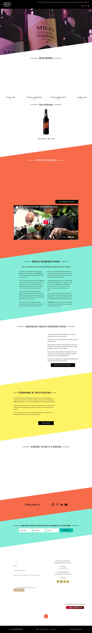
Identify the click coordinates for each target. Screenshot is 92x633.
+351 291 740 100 (41, 2)
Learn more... (46, 423)
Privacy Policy (44, 629)
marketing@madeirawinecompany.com (58, 2)
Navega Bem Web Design (76, 629)
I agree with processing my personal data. (26, 587)
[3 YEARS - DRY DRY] (10, 79)
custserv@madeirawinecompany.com (82, 2)
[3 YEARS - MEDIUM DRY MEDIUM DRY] (34, 79)
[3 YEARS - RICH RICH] (81, 79)
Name (15, 561)
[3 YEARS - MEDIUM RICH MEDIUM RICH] (57, 79)
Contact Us (53, 629)
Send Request (19, 589)
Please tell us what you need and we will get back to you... (27, 575)
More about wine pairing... (63, 365)
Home (37, 629)
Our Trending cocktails (67, 201)
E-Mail (15, 565)
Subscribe (66, 530)
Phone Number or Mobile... (20, 570)
